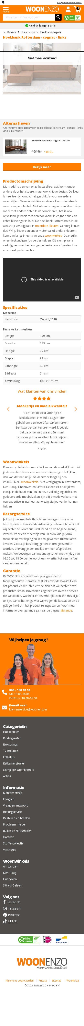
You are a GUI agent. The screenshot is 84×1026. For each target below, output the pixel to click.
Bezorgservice (12, 812)
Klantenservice (12, 793)
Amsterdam (11, 866)
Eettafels (9, 757)
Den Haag (9, 873)
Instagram (14, 908)
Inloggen (8, 799)
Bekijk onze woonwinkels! (69, 2)
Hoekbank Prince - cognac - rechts (51, 140)
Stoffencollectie (13, 843)
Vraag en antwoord (15, 805)
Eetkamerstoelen (14, 763)
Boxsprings (10, 744)
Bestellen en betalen (16, 818)
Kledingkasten (12, 738)
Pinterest (14, 915)
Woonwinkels (16, 861)
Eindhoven (10, 879)
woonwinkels (53, 235)
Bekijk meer (42, 167)
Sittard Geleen (12, 885)
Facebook (13, 902)
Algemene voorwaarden (20, 980)
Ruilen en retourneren (17, 831)
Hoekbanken (11, 732)
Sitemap (56, 980)
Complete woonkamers (18, 770)
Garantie (66, 610)
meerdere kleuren (47, 226)
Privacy (43, 980)
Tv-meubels (11, 751)
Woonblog (72, 980)
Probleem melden (15, 824)
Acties (7, 776)
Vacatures (9, 850)
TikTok (12, 921)
